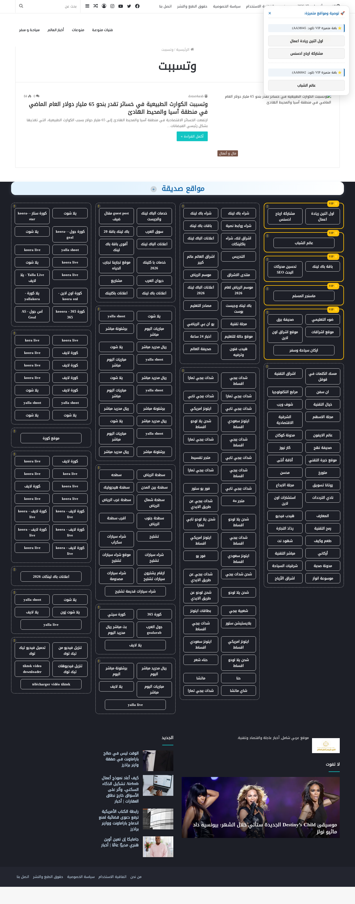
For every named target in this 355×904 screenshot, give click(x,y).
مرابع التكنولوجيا (285, 391)
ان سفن (322, 391)
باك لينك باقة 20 (116, 231)
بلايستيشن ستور (238, 623)
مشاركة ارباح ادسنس (285, 216)
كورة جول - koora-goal (70, 234)
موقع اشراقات (322, 331)
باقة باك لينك (322, 266)
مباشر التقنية (285, 553)
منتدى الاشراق (238, 274)
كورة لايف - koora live (70, 514)
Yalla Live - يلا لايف (32, 277)
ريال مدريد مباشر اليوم (154, 671)
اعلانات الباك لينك (200, 238)
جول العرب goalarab (154, 629)
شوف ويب (285, 404)
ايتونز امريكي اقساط (200, 540)
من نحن (135, 876)
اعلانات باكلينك (116, 293)
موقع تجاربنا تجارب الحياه (116, 265)
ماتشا (200, 678)
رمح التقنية (322, 528)
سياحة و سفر (29, 30)
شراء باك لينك (238, 213)
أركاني (323, 553)
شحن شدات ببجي (238, 574)
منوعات (78, 30)
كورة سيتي (116, 614)
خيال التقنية (322, 404)
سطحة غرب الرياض (116, 499)
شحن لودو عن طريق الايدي (200, 595)
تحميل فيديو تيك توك (32, 650)
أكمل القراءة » (192, 136)
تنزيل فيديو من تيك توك (70, 650)
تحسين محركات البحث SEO (285, 269)
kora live (32, 340)
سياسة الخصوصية (226, 6)
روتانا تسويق (323, 485)
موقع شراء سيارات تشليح (116, 557)
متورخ (322, 472)
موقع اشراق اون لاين (285, 334)
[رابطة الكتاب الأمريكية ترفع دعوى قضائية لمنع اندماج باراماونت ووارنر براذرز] (158, 819)
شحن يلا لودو (238, 592)
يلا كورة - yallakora (32, 296)
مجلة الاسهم (323, 416)
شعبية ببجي (238, 610)
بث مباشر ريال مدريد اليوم (116, 629)
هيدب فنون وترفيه (238, 351)
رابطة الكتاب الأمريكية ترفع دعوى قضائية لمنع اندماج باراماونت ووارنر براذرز (119, 820)
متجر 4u (238, 500)
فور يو (201, 555)
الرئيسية (183, 49)
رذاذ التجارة (284, 528)
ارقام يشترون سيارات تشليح (154, 575)
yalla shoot (116, 316)
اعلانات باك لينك (154, 293)
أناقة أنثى (285, 460)
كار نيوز (285, 447)
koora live (32, 249)
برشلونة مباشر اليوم (116, 671)
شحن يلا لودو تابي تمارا (200, 522)
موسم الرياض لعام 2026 (238, 290)
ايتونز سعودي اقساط (238, 423)
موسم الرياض (200, 274)
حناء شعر (201, 659)
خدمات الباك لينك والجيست (154, 216)
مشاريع (116, 280)
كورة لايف (70, 352)
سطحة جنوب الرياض (154, 521)
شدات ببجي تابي (201, 396)
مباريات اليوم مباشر (154, 331)
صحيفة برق (285, 319)
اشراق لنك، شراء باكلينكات (238, 241)
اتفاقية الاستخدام (260, 6)
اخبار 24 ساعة (200, 336)
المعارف (322, 515)
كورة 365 (154, 614)
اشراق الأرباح (285, 578)
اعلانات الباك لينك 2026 (200, 290)
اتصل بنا (165, 6)
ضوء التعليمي (322, 319)
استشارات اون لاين (285, 500)
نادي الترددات (322, 497)
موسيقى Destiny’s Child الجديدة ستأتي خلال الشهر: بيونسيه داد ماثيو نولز (265, 828)
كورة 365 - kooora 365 (70, 314)
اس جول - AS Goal (32, 314)
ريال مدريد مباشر (154, 346)
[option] (261, 807)
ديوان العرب (154, 280)
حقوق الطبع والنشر (192, 6)
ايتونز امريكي (200, 408)
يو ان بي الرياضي (200, 323)
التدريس (238, 256)
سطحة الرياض (154, 474)
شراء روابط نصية (238, 225)
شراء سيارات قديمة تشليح (135, 591)
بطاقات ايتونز (200, 610)
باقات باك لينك (201, 225)
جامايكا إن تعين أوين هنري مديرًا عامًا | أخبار (120, 842)
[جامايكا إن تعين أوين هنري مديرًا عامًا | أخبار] (158, 846)
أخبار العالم (55, 30)
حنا (238, 678)
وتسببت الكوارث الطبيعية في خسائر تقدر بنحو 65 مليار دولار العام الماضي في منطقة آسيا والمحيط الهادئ (118, 108)
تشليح (154, 536)
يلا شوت (154, 316)
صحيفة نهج (323, 447)
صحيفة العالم (200, 348)
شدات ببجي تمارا (201, 377)
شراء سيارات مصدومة (116, 575)
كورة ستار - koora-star (32, 216)
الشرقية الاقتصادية (285, 419)
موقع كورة (51, 438)
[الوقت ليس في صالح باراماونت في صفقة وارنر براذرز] (158, 760)
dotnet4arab (196, 96)
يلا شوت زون (70, 612)
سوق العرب (154, 231)
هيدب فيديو (284, 515)
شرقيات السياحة (285, 565)
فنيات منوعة (102, 30)
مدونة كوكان (285, 435)
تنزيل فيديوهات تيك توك (70, 668)
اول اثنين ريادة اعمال (322, 216)
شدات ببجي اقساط (238, 380)
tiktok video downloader (32, 668)
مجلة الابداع (285, 485)
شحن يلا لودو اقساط (201, 423)
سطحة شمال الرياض (154, 502)
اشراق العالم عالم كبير (201, 259)
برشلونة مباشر (116, 328)
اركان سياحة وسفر (304, 350)
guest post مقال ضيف (116, 216)
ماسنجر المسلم (303, 295)
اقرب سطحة (116, 518)
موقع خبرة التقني (323, 460)
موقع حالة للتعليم (239, 336)
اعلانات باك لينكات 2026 (51, 576)
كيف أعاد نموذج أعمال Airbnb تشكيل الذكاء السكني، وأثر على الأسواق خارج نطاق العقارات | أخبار (120, 789)
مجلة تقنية (238, 323)
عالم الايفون (323, 435)
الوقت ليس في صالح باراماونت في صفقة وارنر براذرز (121, 759)
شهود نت (285, 540)
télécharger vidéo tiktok (51, 684)
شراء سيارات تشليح (154, 557)
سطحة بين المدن (154, 487)
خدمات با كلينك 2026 (154, 265)
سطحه (116, 474)
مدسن (285, 472)
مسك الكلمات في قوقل (323, 376)
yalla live (135, 704)
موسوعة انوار (323, 578)
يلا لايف (135, 645)
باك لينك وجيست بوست (239, 308)
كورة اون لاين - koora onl (70, 296)
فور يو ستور (201, 488)
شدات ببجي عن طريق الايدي (200, 503)
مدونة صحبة (323, 565)
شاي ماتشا (238, 690)
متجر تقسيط (200, 457)
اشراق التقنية (285, 373)
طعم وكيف (322, 540)
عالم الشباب (304, 242)
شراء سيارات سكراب (116, 539)
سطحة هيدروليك (116, 487)
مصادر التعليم (200, 305)
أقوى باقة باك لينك (116, 246)
